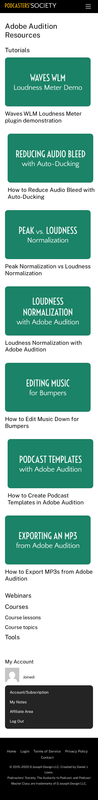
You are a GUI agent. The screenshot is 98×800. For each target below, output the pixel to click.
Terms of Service (47, 751)
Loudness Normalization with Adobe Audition (43, 346)
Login (24, 751)
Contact (47, 757)
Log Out (17, 721)
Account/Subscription (29, 692)
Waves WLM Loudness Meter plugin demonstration (43, 117)
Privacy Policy (76, 751)
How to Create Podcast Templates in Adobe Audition (46, 499)
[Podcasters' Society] (30, 5)
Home (11, 751)
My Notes (18, 702)
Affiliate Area (21, 711)
